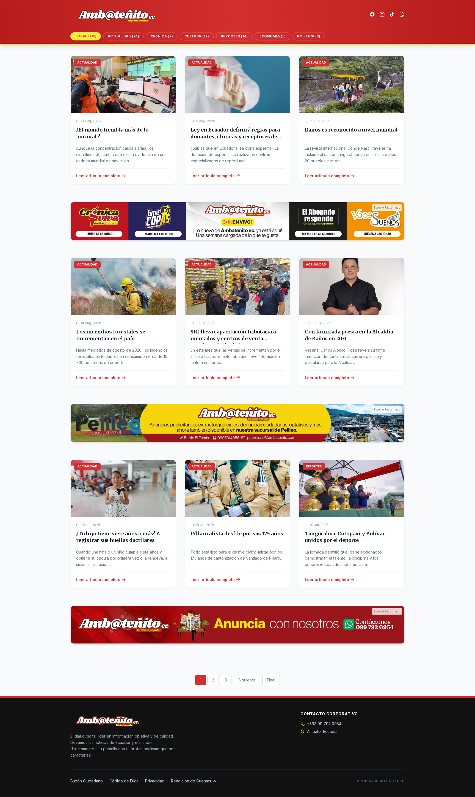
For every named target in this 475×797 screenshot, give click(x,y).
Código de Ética (124, 781)
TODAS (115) (85, 36)
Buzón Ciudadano (86, 781)
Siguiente (246, 680)
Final (271, 680)
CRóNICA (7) (162, 36)
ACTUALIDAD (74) (123, 36)
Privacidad (154, 781)
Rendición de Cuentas (191, 781)
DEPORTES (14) (234, 36)
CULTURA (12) (196, 36)
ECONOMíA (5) (272, 36)
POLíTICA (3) (308, 36)
